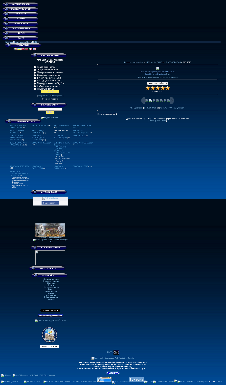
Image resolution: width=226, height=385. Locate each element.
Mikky (168, 74)
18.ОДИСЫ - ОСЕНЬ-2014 (37, 167)
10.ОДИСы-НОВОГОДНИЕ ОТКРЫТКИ (38, 138)
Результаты (43, 96)
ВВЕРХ (110, 352)
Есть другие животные (48, 80)
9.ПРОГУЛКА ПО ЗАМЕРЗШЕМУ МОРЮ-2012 (17, 138)
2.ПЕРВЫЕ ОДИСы (40, 125)
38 (155, 108)
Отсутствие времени (47, 69)
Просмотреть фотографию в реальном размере (157, 77)
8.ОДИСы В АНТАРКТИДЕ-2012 (81, 132)
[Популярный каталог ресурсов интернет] (136, 382)
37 (153, 108)
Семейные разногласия (48, 75)
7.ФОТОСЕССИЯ (61, 131)
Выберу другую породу (48, 86)
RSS (35, 42)
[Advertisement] (157, 53)
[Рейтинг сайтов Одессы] (175, 382)
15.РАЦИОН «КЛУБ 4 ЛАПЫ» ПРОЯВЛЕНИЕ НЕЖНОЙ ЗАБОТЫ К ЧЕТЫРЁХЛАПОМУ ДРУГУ (62, 149)
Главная (9, 42)
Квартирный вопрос (47, 67)
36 (150, 108)
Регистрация (20, 42)
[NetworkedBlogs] (50, 198)
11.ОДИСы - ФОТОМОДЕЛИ (60, 137)
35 (148, 108)
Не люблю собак (45, 89)
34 (145, 108)
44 (171, 108)
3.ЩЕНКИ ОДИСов (61, 125)
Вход (29, 42)
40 (161, 108)
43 (169, 108)
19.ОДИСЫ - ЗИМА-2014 (59, 167)
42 (166, 108)
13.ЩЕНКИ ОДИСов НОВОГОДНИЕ (18, 144)
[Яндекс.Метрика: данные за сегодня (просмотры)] (49, 118)
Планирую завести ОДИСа (50, 83)
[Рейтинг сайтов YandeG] (120, 382)
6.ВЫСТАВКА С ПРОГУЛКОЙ (38, 132)
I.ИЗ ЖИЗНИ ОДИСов (154, 62)
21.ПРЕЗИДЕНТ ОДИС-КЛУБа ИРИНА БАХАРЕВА (19, 173)
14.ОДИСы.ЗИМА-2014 (41, 143)
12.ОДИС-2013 (79, 136)
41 (164, 108)
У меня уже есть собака (49, 78)
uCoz (220, 382)
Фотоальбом (138, 62)
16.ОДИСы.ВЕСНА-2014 (83, 143)
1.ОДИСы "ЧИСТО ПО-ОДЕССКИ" (18, 126)
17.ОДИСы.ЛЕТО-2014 (19, 166)
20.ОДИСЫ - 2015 (80, 166)
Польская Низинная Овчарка (50, 238)
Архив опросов (56, 96)
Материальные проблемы (50, 72)
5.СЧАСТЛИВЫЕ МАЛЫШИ (17, 132)
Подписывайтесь (50, 203)
